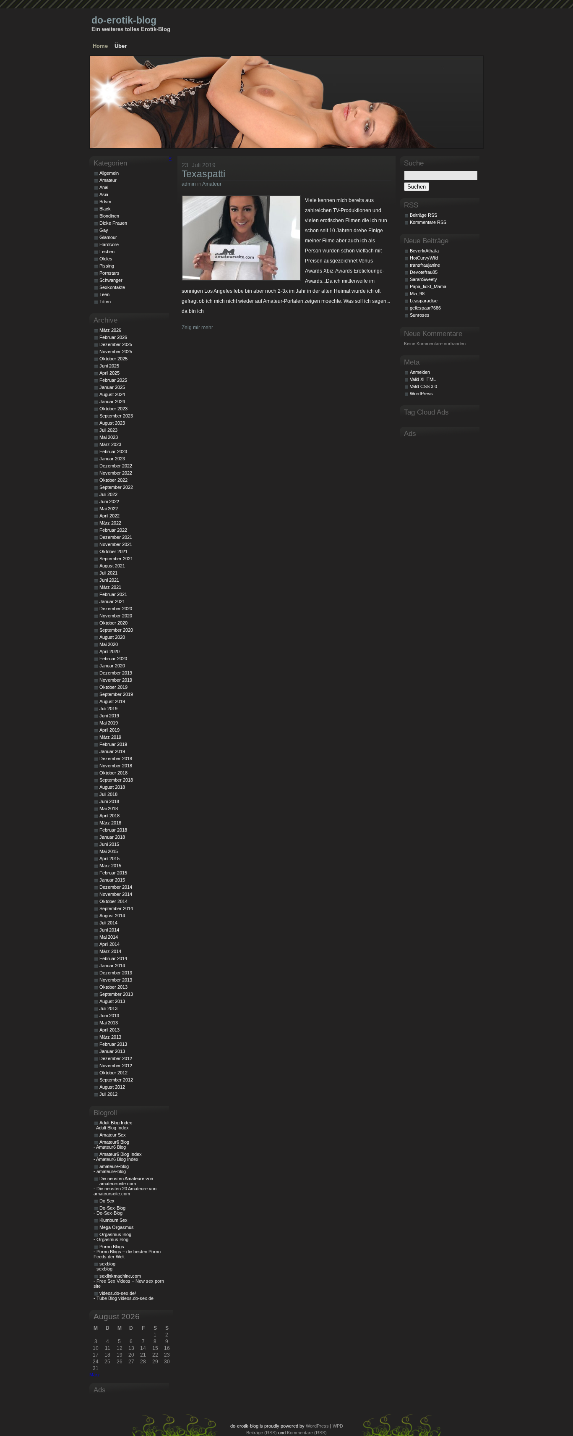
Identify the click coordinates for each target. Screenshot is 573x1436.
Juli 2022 (108, 494)
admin (189, 184)
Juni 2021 (109, 580)
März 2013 (110, 1037)
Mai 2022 (108, 508)
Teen (104, 294)
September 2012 (116, 1079)
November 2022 (115, 472)
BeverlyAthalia (424, 250)
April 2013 (109, 1029)
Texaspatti (203, 173)
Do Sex (107, 1200)
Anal (103, 187)
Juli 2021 (108, 572)
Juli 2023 (108, 430)
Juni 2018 (109, 801)
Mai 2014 (108, 937)
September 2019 (116, 694)
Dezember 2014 (115, 887)
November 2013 (115, 979)
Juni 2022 (109, 501)
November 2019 (115, 680)
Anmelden (420, 372)
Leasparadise (424, 300)
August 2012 (112, 1086)
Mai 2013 (108, 1022)
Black (105, 208)
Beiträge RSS (423, 215)
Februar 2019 (113, 744)
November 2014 (115, 894)
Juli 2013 (108, 1008)
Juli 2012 (108, 1094)
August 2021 (112, 565)
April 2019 (109, 729)
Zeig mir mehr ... (200, 328)
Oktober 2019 (113, 687)
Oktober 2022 (113, 480)
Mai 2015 (108, 851)
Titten (105, 301)
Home (100, 46)
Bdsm (105, 201)
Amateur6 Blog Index (120, 1154)
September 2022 (116, 487)
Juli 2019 (108, 708)
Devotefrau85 (424, 272)
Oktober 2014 (113, 901)
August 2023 (112, 422)
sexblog (107, 1263)
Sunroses (420, 315)
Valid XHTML (423, 379)
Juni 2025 (109, 365)
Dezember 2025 (115, 344)
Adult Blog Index (115, 1122)
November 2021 (115, 544)
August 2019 (112, 701)
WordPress (421, 393)
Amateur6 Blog (114, 1142)
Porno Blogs (111, 1246)
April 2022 (109, 515)
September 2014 (116, 908)
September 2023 (116, 415)
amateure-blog (114, 1166)
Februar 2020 (113, 658)
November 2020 (115, 615)
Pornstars (109, 273)
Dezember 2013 (115, 972)
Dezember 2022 (115, 465)
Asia (103, 194)
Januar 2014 (112, 965)
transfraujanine (425, 265)
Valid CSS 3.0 (423, 386)
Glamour (108, 237)
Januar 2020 (112, 665)
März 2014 (110, 951)
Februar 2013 (113, 1044)
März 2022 (110, 522)
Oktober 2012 (113, 1072)
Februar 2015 (113, 872)
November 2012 (115, 1065)
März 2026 (110, 330)
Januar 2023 (112, 458)
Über (121, 46)
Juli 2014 (108, 922)
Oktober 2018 (113, 772)
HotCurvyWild (424, 257)
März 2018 (110, 822)
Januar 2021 (112, 601)
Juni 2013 (109, 1015)
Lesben (107, 251)
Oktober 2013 (113, 987)
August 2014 (112, 915)
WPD (338, 1425)
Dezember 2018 (115, 758)
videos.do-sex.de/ (117, 1293)
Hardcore (109, 244)
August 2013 (112, 1001)
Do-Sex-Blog (112, 1207)
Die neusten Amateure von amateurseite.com (126, 1181)
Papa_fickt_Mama (428, 286)
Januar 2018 (112, 837)
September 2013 (116, 994)
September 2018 (116, 779)
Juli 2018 (108, 794)
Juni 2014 (109, 929)
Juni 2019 (109, 715)
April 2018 (109, 815)
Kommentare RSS (428, 222)
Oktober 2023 (113, 408)
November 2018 (115, 765)
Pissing (106, 265)
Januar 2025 (112, 387)
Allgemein (109, 173)
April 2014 (109, 944)
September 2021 (116, 558)
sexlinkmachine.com (120, 1275)
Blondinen (109, 215)
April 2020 (109, 651)
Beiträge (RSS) (261, 1432)
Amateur (211, 184)
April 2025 (109, 372)
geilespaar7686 (425, 307)
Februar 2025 (113, 380)
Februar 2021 (113, 594)
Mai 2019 (108, 722)
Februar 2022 (113, 530)
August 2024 (112, 394)
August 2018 (112, 787)
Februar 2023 (113, 451)
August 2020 (112, 637)
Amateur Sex (112, 1134)
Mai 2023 (108, 437)
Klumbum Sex (113, 1220)
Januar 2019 (112, 751)
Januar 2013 (112, 1051)
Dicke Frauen (113, 223)
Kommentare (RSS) (307, 1432)
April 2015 (109, 858)
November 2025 (115, 351)
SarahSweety (423, 279)
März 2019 (110, 737)
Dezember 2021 (115, 537)
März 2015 (110, 865)
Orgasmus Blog (115, 1234)
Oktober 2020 (113, 622)
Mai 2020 (108, 644)
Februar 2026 (113, 337)
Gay (103, 230)
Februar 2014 (113, 958)
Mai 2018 (108, 808)
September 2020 (116, 630)
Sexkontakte (112, 287)
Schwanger (110, 280)
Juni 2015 (109, 844)
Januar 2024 (112, 401)
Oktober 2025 (113, 358)
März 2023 (110, 444)
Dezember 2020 (115, 608)
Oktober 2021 (113, 551)
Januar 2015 (112, 879)
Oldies (105, 258)
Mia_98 (417, 293)
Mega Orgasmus (116, 1227)
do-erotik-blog (123, 20)
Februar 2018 (113, 829)
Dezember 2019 (115, 672)
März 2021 (110, 587)
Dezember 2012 (115, 1058)
